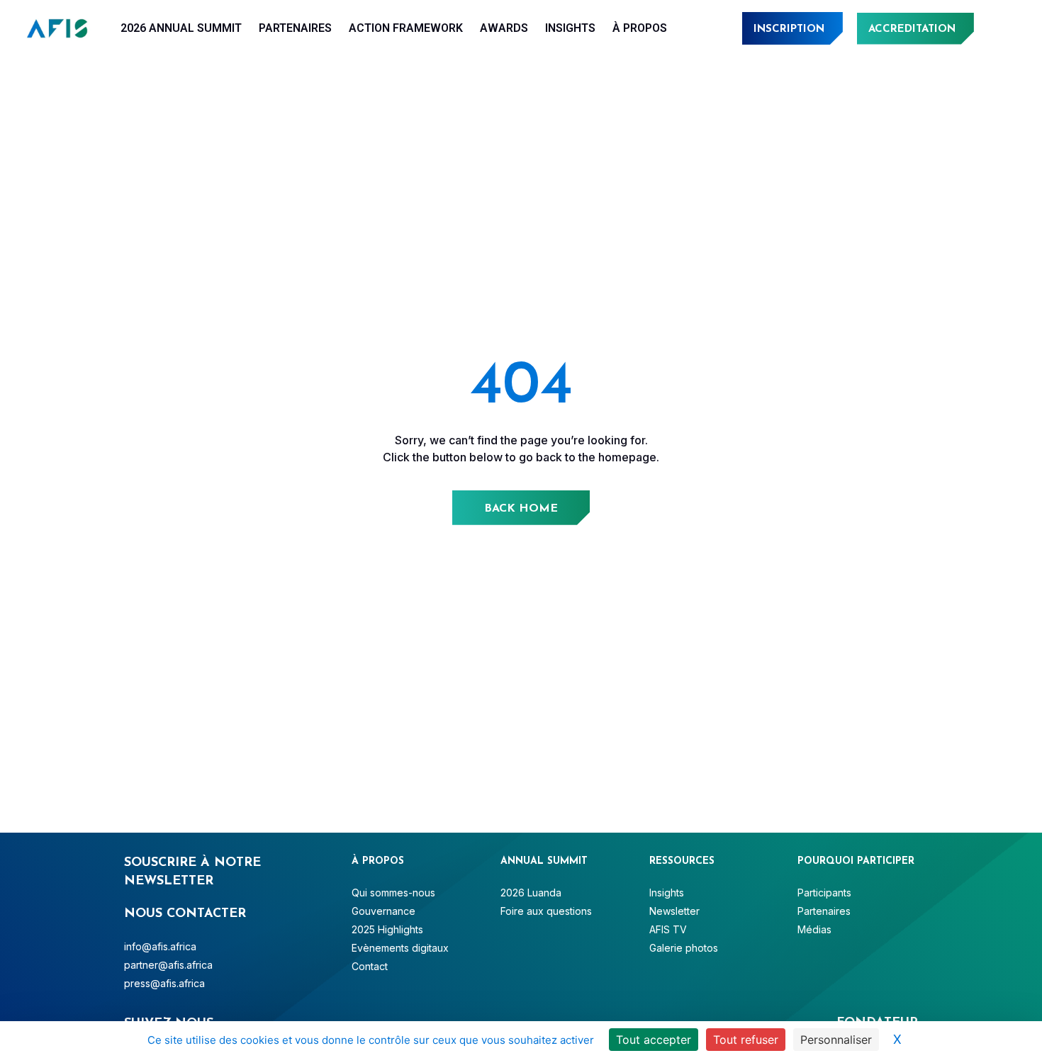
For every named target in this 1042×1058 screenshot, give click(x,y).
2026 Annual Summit (181, 28)
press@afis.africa (164, 983)
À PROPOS (639, 28)
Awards (504, 28)
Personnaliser (836, 1039)
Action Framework (406, 28)
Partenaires (295, 28)
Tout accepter (653, 1039)
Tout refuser (745, 1039)
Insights (570, 28)
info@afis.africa (160, 946)
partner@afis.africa (168, 965)
